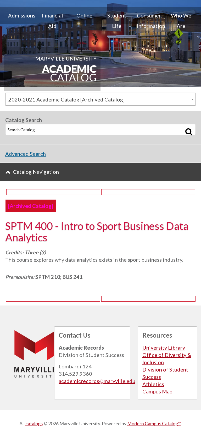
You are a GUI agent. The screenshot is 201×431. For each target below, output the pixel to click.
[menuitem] (20, 20)
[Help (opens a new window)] (148, 192)
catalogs (34, 423)
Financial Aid (52, 20)
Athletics (153, 384)
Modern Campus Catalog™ (154, 423)
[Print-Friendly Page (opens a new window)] (53, 192)
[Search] (189, 131)
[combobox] (100, 99)
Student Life (116, 20)
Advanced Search (25, 154)
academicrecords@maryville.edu (97, 381)
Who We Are (181, 20)
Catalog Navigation (36, 172)
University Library (163, 347)
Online (84, 15)
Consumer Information (151, 20)
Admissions (21, 15)
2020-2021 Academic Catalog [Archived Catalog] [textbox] (66, 99)
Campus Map (157, 391)
